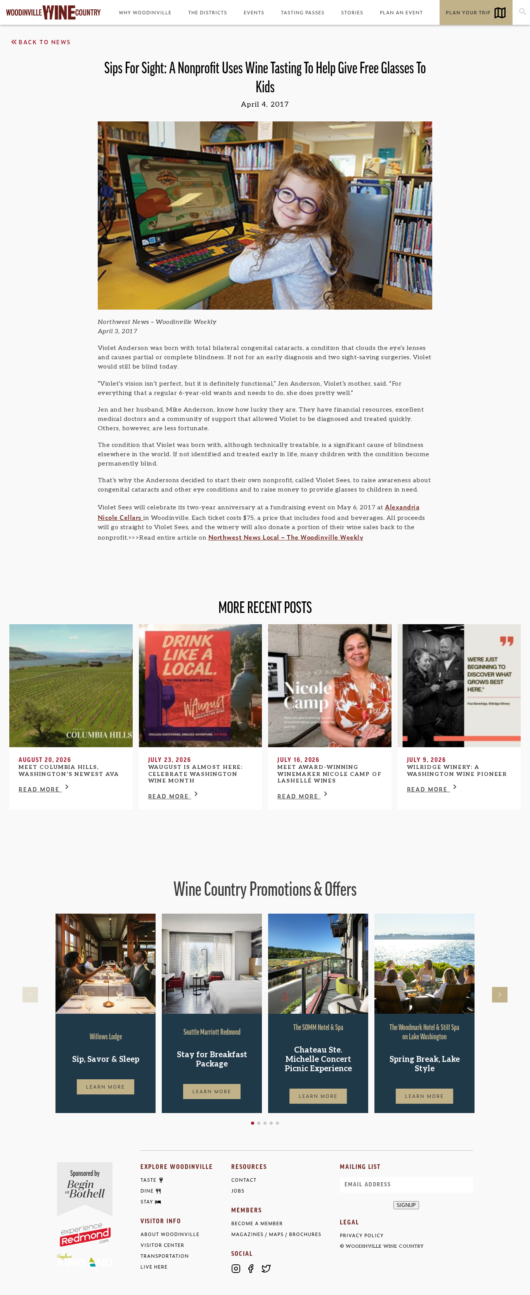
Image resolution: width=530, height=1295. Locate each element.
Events (254, 12)
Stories (352, 12)
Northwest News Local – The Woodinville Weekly (286, 537)
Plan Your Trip (468, 12)
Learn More (105, 1086)
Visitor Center (162, 1245)
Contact (243, 1180)
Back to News (45, 42)
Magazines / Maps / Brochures (276, 1234)
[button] (252, 1123)
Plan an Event (401, 12)
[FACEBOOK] (251, 1268)
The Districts (207, 12)
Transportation (164, 1256)
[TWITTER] (266, 1268)
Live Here (154, 1267)
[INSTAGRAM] (236, 1268)
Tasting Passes (302, 12)
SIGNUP (406, 1205)
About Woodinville (169, 1234)
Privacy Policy (362, 1235)
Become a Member (257, 1223)
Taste (148, 1180)
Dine (147, 1191)
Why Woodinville (145, 12)
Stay (146, 1202)
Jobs (237, 1191)
